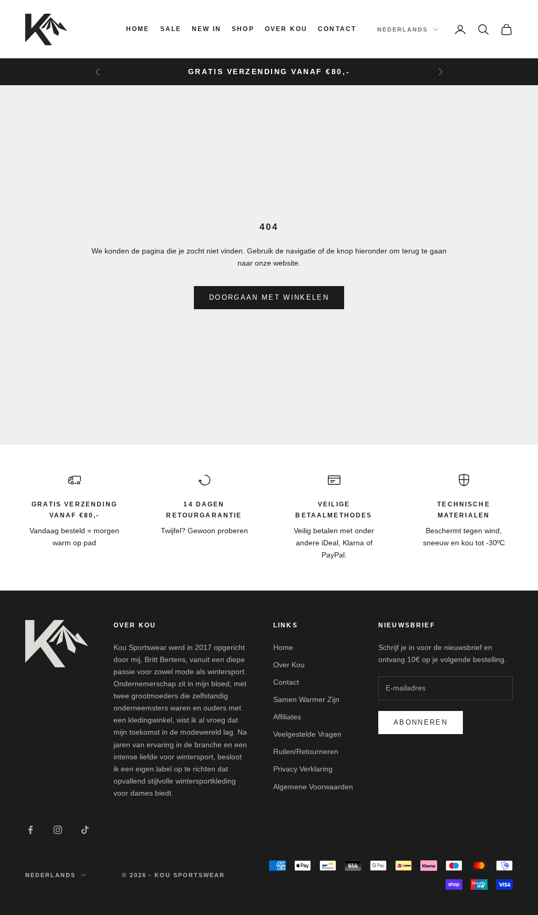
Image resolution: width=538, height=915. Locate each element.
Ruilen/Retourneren (305, 751)
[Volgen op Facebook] (30, 830)
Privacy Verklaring (303, 769)
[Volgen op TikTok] (85, 830)
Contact (337, 29)
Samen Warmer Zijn (306, 699)
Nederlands (402, 29)
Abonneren (421, 722)
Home (138, 29)
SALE (171, 29)
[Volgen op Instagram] (58, 830)
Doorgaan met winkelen (269, 297)
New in (206, 29)
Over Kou (286, 29)
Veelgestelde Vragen (307, 734)
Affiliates (287, 717)
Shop (243, 29)
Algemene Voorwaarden (313, 786)
